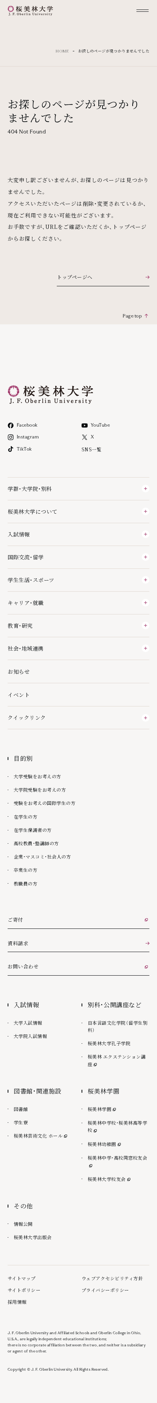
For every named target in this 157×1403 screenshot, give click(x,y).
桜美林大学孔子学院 (109, 1043)
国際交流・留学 (26, 557)
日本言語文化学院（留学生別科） (117, 1026)
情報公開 (23, 1223)
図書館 (21, 1109)
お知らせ (19, 671)
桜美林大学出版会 (33, 1237)
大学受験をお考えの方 (37, 776)
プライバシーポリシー (105, 1290)
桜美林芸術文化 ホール (41, 1135)
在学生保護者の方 (33, 830)
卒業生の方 (25, 870)
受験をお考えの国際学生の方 (44, 803)
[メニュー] (142, 11)
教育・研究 (20, 625)
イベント (19, 694)
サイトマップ (22, 1278)
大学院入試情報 (30, 1036)
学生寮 (21, 1122)
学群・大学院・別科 (30, 488)
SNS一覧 (91, 449)
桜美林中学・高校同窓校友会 (118, 1157)
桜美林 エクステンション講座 (117, 1060)
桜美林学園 (102, 1108)
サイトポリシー (24, 1290)
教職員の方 (25, 883)
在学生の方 (25, 816)
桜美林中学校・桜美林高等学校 (117, 1126)
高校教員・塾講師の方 (36, 843)
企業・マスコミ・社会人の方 (42, 856)
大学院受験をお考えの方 (40, 789)
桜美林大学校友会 (110, 1178)
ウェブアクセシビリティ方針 (112, 1278)
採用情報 (17, 1301)
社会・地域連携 (26, 648)
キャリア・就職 (26, 602)
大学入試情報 (28, 1022)
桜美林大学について (33, 511)
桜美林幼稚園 (105, 1143)
